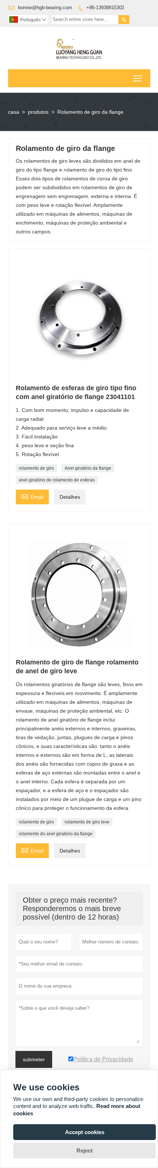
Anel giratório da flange (88, 468)
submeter (34, 1059)
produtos (38, 112)
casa (13, 112)
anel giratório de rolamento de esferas (57, 480)
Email (32, 496)
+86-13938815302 (105, 7)
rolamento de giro (36, 468)
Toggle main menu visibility (137, 78)
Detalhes (70, 497)
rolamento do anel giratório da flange (56, 833)
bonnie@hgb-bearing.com (45, 7)
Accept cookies (84, 1132)
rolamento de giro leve (87, 822)
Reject (84, 1150)
